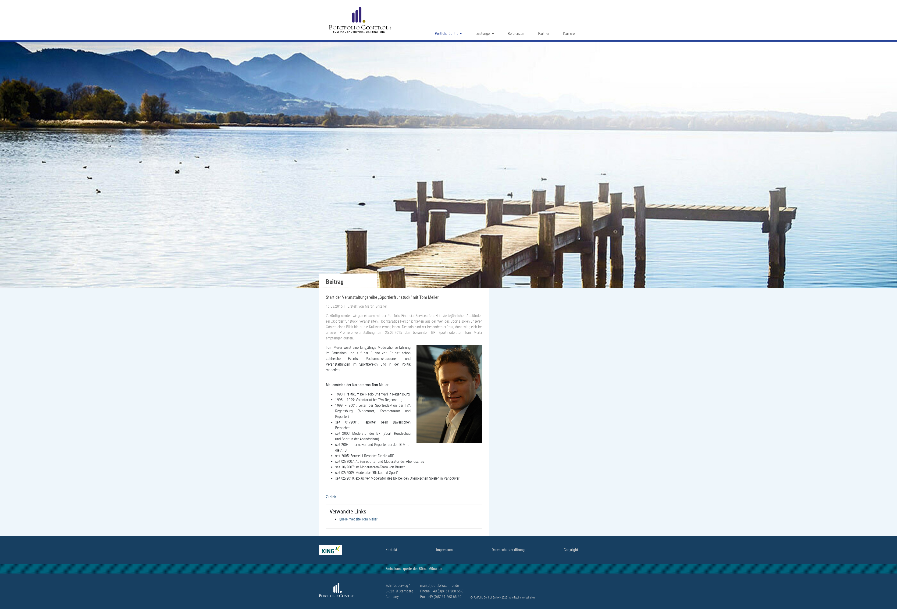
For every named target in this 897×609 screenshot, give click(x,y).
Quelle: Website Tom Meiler (358, 519)
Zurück (331, 497)
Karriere (569, 33)
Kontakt (391, 550)
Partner (543, 33)
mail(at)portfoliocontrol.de (439, 585)
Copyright (571, 550)
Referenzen (516, 33)
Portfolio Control (447, 33)
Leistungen (483, 33)
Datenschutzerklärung (508, 550)
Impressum (444, 550)
